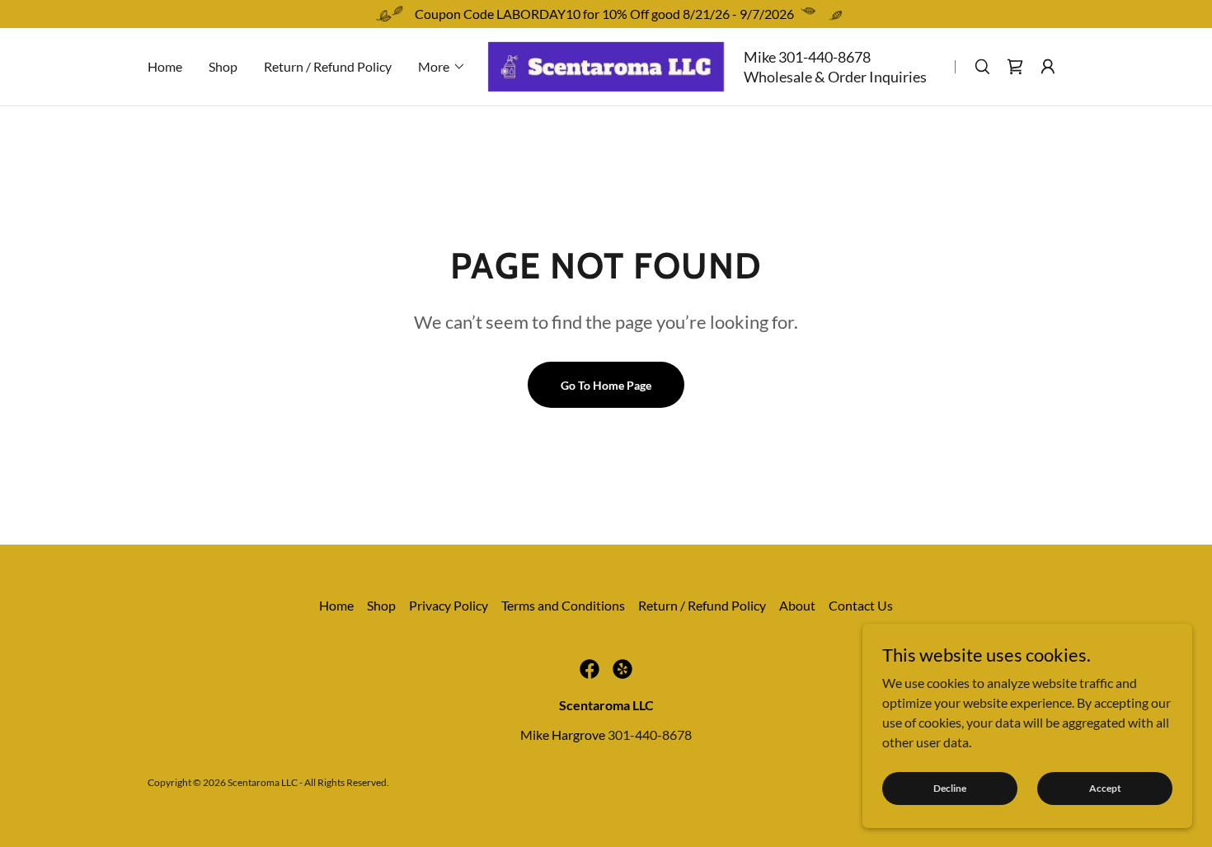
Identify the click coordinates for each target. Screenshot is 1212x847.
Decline (949, 788)
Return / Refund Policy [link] (328, 66)
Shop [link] (223, 66)
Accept (1105, 788)
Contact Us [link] (861, 605)
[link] (606, 65)
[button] (442, 67)
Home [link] (165, 66)
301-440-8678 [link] (824, 57)
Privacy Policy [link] (448, 605)
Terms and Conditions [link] (563, 605)
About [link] (797, 605)
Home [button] (336, 605)
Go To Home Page (606, 385)
